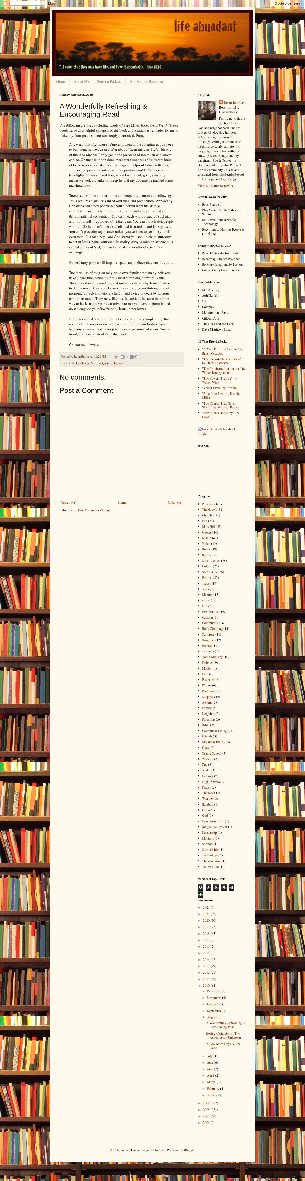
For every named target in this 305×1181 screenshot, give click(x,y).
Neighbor (208, 713)
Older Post (175, 502)
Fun (204, 521)
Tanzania (208, 651)
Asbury (207, 589)
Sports (206, 555)
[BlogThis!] (122, 357)
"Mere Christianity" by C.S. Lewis (221, 414)
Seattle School (211, 753)
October (213, 1004)
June (210, 1062)
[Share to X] (126, 357)
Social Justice (211, 560)
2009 (207, 1103)
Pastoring (208, 679)
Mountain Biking (213, 742)
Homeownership (213, 821)
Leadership (209, 832)
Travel (206, 583)
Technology (210, 855)
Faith (205, 606)
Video (206, 543)
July (210, 1056)
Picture (207, 645)
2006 (207, 1122)
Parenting (208, 719)
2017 (207, 940)
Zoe (204, 764)
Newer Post (68, 502)
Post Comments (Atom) (94, 510)
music (206, 600)
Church (84, 363)
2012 (207, 972)
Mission (207, 594)
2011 (207, 979)
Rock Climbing (212, 628)
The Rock (208, 793)
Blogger (189, 1150)
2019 (207, 927)
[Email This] (117, 357)
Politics (207, 577)
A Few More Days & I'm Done (223, 1045)
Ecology (207, 776)
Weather (207, 798)
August (212, 1017)
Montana (208, 838)
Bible (205, 725)
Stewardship (210, 849)
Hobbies (207, 662)
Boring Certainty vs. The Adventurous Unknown (223, 1035)
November (214, 997)
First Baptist (210, 611)
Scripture (208, 634)
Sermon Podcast (109, 81)
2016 (207, 946)
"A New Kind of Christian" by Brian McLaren (222, 351)
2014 (207, 959)
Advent (207, 702)
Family (207, 708)
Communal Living (214, 730)
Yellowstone (210, 866)
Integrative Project (214, 827)
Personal (95, 363)
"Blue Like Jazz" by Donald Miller (221, 395)
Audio (206, 770)
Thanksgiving (211, 861)
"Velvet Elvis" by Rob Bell (220, 387)
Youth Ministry (212, 657)
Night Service (211, 781)
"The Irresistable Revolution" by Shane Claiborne (222, 361)
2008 (207, 1109)
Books (75, 363)
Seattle (206, 537)
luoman (160, 1150)
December (214, 991)
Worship (207, 759)
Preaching (208, 691)
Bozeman (208, 640)
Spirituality (209, 572)
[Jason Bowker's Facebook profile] (221, 434)
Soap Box (208, 696)
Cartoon (207, 617)
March (212, 1082)
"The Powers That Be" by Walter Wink (219, 380)
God (205, 815)
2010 (207, 985)
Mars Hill (208, 526)
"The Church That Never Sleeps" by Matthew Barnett (221, 405)
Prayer (206, 787)
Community (210, 623)
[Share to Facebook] (131, 357)
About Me (81, 81)
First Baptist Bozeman (146, 81)
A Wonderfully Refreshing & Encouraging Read (225, 1025)
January (212, 1095)
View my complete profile (215, 185)
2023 (207, 907)
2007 (207, 1116)
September (214, 1010)
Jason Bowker (234, 102)
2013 (207, 966)
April (211, 1075)
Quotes (106, 363)
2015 (207, 953)
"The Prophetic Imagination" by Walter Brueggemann (223, 370)
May (210, 1069)
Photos (206, 685)
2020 (207, 920)
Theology (118, 363)
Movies (207, 668)
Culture (207, 566)
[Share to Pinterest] (135, 357)
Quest (206, 747)
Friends (207, 736)
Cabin (206, 810)
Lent (205, 674)
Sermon (207, 843)
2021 (207, 914)
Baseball (207, 804)
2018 (207, 933)
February (213, 1088)
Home (61, 81)
